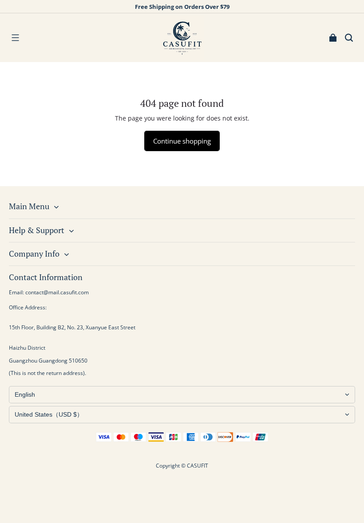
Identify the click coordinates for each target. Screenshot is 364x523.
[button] (15, 37)
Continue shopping (182, 141)
